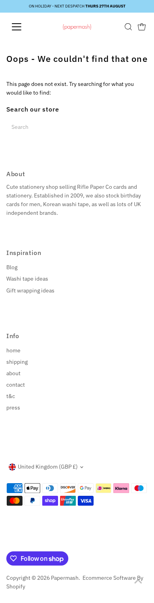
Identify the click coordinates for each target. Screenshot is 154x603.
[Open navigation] (23, 27)
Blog (11, 267)
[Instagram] (19, 541)
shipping (17, 361)
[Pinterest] (29, 541)
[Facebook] (9, 541)
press (13, 407)
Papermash (65, 577)
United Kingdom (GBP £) (48, 466)
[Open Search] (128, 26)
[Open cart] (142, 26)
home (13, 350)
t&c (10, 396)
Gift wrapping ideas (30, 290)
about (13, 373)
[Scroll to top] (138, 581)
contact (15, 384)
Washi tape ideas (27, 278)
